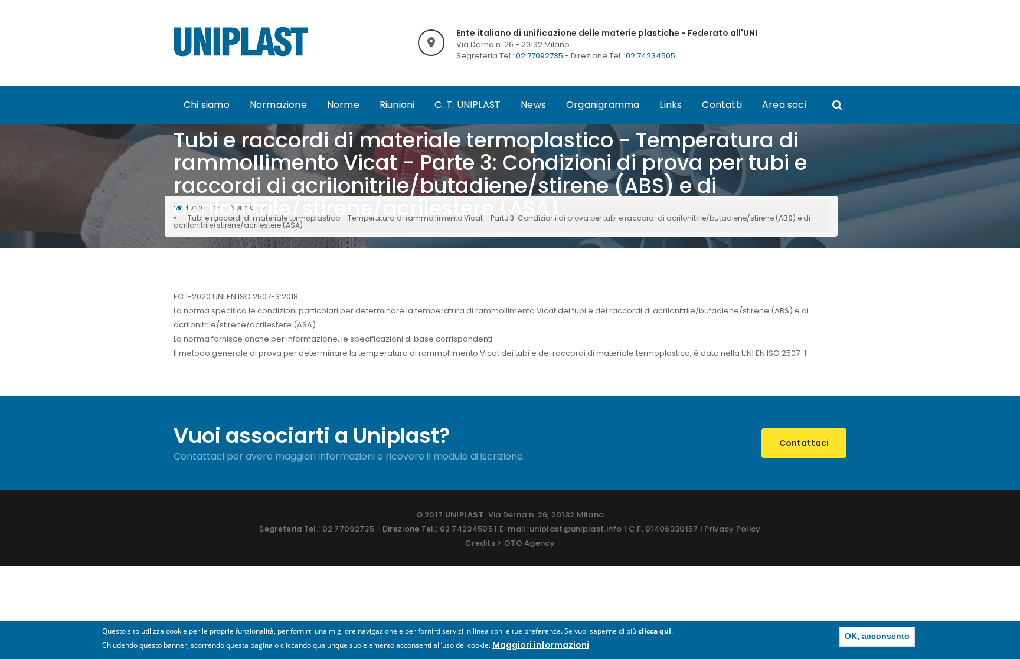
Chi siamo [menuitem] (207, 105)
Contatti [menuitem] (722, 105)
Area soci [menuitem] (784, 105)
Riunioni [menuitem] (397, 105)
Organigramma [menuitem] (602, 105)
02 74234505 (650, 55)
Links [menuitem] (670, 105)
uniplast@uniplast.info (575, 529)
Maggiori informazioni (540, 645)
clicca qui (654, 631)
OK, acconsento (877, 636)
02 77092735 (539, 55)
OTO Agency (529, 543)
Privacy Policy (732, 529)
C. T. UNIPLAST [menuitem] (467, 105)
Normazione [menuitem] (278, 105)
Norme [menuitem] (343, 105)
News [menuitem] (533, 105)
